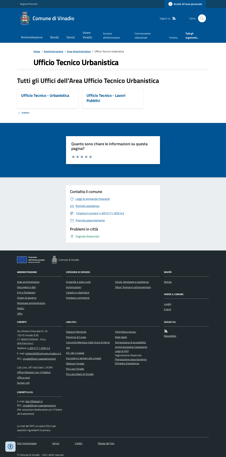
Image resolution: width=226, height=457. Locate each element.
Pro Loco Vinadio (75, 369)
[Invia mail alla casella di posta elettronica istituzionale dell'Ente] (43, 353)
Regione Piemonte (29, 4)
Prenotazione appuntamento (131, 359)
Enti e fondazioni (26, 292)
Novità (54, 37)
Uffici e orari (23, 378)
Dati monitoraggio (27, 443)
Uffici (20, 314)
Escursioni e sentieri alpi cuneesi (83, 358)
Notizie (168, 282)
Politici (20, 308)
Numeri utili (23, 383)
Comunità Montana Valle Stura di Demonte (88, 345)
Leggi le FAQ (122, 351)
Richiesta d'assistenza (127, 363)
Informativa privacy (125, 332)
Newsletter (170, 336)
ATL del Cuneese (75, 353)
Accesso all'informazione (111, 35)
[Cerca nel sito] (200, 18)
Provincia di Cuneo (76, 337)
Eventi (167, 309)
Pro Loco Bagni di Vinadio (79, 374)
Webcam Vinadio (75, 363)
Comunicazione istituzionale (143, 35)
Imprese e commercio (77, 298)
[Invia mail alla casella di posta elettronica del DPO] (34, 401)
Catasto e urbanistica (77, 292)
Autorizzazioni (73, 287)
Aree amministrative (28, 282)
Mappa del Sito (106, 443)
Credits (78, 443)
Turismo (173, 37)
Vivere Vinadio (87, 34)
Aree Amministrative (79, 51)
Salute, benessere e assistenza (132, 282)
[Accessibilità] (10, 446)
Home (36, 51)
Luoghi (167, 304)
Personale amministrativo (31, 303)
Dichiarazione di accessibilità (130, 342)
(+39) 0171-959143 (38, 348)
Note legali (121, 337)
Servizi (71, 37)
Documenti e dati (26, 287)
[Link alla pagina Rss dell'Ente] (166, 331)
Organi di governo (26, 298)
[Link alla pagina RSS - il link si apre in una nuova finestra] (174, 18)
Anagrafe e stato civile (78, 282)
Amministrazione (31, 37)
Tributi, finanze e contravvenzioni (133, 287)
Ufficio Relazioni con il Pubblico (34, 372)
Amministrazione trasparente (131, 347)
